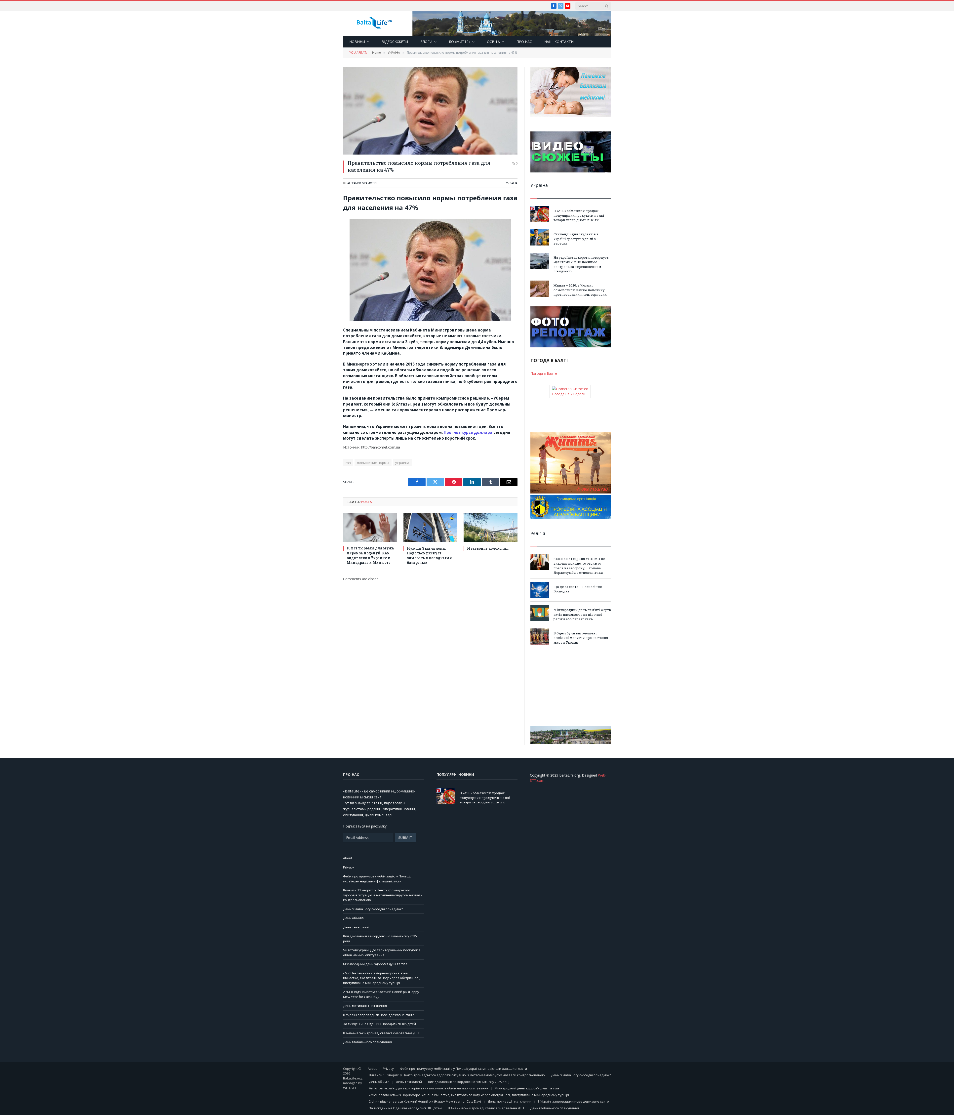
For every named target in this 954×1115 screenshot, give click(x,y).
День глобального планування (367, 1042)
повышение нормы (373, 462)
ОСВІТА (493, 41)
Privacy (348, 867)
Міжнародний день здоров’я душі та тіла (375, 964)
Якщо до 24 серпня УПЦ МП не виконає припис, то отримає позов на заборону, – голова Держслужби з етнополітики (579, 565)
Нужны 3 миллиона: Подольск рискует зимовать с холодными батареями (429, 555)
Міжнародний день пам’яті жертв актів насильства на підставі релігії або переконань (582, 614)
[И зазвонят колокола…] (490, 527)
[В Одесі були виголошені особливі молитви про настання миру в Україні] (539, 636)
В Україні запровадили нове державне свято (378, 1015)
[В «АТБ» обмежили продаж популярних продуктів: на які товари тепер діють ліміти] (539, 214)
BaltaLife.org (352, 1078)
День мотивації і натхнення (365, 1005)
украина (402, 462)
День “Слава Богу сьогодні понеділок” (373, 909)
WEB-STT (349, 1088)
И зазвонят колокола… (488, 548)
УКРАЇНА (511, 183)
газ (348, 462)
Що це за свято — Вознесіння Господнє (578, 589)
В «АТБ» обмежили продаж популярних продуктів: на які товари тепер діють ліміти (579, 215)
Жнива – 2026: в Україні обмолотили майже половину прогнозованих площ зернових (580, 290)
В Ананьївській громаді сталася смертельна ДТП (381, 1033)
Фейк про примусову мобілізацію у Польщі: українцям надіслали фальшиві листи (377, 878)
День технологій (356, 927)
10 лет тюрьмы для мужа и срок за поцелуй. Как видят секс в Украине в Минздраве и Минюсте (370, 555)
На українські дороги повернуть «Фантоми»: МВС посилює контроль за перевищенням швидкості (581, 264)
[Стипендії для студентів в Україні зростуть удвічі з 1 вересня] (539, 237)
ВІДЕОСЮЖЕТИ (395, 41)
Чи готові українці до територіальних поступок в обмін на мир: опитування (382, 952)
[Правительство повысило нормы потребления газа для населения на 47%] (430, 111)
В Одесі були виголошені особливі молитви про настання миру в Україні (581, 638)
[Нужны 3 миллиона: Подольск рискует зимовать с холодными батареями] (430, 527)
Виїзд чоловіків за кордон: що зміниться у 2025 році (468, 1081)
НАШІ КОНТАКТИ (559, 41)
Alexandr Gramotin (362, 183)
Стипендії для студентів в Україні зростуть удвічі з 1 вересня (576, 239)
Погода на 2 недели (568, 394)
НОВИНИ (357, 41)
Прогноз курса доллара (468, 432)
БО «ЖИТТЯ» (459, 41)
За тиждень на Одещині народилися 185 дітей (379, 1024)
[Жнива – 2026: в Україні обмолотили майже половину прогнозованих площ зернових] (539, 289)
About (347, 858)
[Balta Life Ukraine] (374, 23)
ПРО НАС (524, 41)
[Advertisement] (570, 685)
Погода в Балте (543, 373)
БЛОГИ (426, 41)
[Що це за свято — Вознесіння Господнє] (539, 590)
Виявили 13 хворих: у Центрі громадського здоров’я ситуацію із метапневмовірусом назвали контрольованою (383, 895)
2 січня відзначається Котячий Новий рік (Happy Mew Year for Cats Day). (425, 1101)
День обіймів (353, 918)
